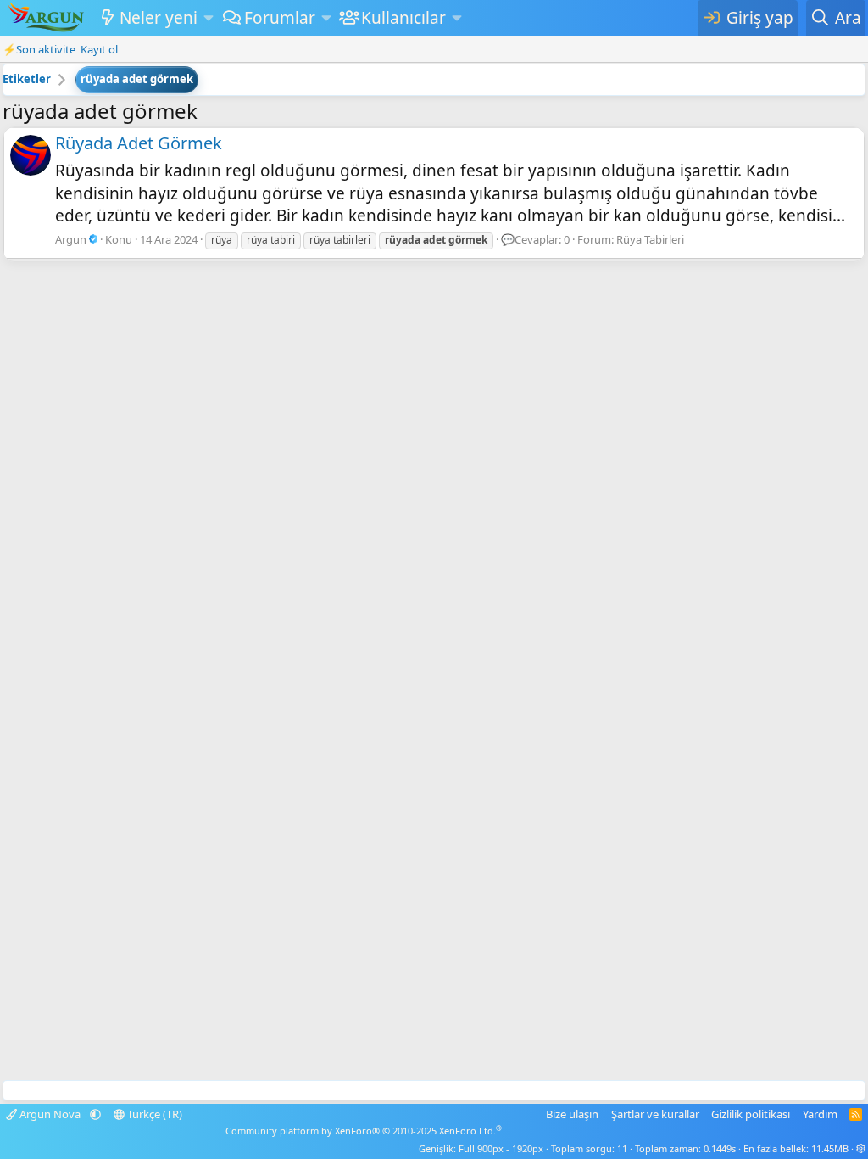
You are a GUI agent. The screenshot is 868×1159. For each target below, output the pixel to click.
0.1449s (720, 1148)
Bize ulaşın (572, 1114)
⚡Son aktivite (39, 49)
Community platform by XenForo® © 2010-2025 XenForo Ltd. (363, 1130)
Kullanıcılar (403, 18)
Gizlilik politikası (750, 1114)
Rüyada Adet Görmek (138, 143)
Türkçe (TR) (153, 1114)
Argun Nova (50, 1114)
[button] (208, 18)
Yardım (820, 1114)
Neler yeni (159, 18)
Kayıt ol (99, 49)
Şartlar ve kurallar (655, 1114)
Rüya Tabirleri (650, 239)
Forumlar (279, 18)
